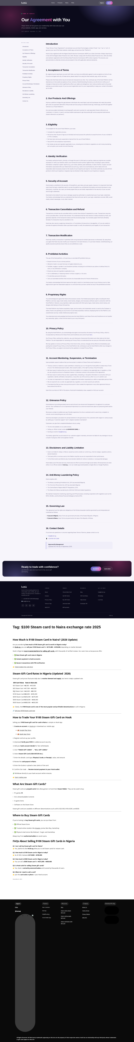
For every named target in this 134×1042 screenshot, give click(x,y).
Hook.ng (17, 647)
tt (33, 605)
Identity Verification (27, 60)
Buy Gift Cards (66, 599)
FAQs (72, 2)
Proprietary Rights (27, 77)
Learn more (107, 568)
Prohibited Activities (27, 73)
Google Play (112, 920)
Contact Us (25, 101)
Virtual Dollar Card (67, 592)
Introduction (25, 46)
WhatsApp (100, 596)
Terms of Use (48, 603)
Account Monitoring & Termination (30, 84)
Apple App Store (24, 734)
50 (14, 691)
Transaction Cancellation (28, 67)
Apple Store (110, 910)
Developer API (83, 603)
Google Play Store (25, 730)
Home (53, 2)
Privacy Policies (86, 914)
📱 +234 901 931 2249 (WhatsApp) (30, 598)
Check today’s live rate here (24, 667)
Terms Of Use (85, 910)
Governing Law (26, 97)
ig (29, 605)
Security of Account (27, 63)
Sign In (102, 2)
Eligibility (24, 56)
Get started (96, 568)
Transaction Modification (28, 70)
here (91, 334)
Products (60, 2)
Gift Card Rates (84, 596)
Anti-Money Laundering (28, 94)
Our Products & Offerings (28, 53)
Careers (47, 596)
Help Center (83, 599)
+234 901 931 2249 (53, 538)
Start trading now (21, 777)
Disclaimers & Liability (27, 90)
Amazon (37, 828)
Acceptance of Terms (27, 50)
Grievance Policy (26, 87)
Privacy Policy (26, 80)
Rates (66, 2)
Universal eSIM (66, 603)
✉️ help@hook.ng (25, 601)
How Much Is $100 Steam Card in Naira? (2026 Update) (45, 639)
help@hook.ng (62, 432)
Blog (81, 592)
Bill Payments (66, 607)
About (46, 592)
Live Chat (100, 599)
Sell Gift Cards (66, 596)
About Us (84, 907)
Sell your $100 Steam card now (25, 711)
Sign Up (109, 2)
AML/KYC (47, 607)
